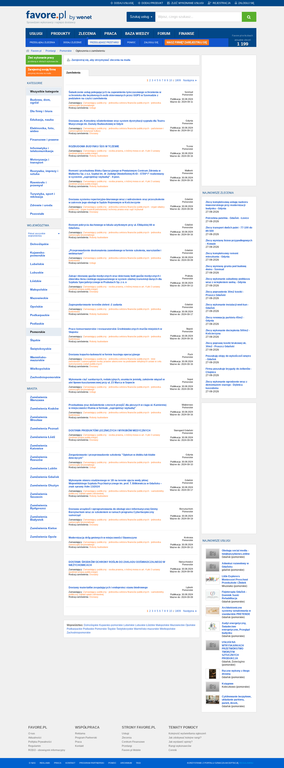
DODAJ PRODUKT (152, 3)
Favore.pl (60, 15)
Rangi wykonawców (180, 746)
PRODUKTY (60, 33)
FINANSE (186, 33)
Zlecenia (127, 737)
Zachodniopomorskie (79, 632)
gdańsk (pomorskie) (235, 566)
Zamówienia (73, 72)
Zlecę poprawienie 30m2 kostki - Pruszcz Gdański (225, 295)
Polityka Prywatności (40, 741)
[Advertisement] (229, 120)
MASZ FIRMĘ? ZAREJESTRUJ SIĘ (187, 42)
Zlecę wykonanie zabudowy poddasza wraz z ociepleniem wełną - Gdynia (228, 282)
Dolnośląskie (91, 625)
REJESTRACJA (222, 3)
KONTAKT (70, 763)
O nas (31, 733)
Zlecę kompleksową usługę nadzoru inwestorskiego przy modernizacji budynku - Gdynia (227, 207)
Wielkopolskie (167, 628)
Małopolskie (162, 625)
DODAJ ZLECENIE (72, 42)
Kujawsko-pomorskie (111, 625)
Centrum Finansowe (133, 741)
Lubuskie (140, 625)
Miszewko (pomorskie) (235, 581)
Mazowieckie (177, 625)
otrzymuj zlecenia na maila (42, 70)
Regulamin (34, 746)
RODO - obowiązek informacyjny (46, 750)
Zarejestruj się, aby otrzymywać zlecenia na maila (101, 60)
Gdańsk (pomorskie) (236, 553)
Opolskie (190, 625)
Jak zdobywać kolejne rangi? (185, 737)
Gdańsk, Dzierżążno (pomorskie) (233, 653)
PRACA (110, 33)
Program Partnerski (86, 737)
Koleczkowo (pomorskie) (236, 685)
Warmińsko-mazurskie (146, 628)
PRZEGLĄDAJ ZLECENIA (42, 42)
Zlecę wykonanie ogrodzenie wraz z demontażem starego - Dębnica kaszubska (226, 386)
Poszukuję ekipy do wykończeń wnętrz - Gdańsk (228, 359)
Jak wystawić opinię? (181, 741)
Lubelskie (129, 625)
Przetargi (51, 50)
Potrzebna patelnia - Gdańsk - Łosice (227, 220)
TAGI (138, 763)
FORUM (164, 33)
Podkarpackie (74, 628)
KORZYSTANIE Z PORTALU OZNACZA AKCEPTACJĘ (220, 763)
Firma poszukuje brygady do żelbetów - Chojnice (229, 372)
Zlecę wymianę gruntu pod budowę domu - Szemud (226, 269)
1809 (178, 80)
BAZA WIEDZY (137, 33)
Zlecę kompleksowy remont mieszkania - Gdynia (222, 256)
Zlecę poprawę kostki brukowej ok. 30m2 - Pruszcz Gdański (226, 346)
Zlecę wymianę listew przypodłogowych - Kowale (229, 243)
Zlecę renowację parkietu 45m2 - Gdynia (225, 320)
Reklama (80, 733)
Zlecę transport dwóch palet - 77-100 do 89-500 (229, 231)
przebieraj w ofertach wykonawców (43, 59)
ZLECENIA (87, 33)
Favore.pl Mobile (131, 750)
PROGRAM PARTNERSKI (91, 763)
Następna (188, 80)
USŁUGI (36, 33)
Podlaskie (88, 628)
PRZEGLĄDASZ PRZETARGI (104, 42)
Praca (78, 741)
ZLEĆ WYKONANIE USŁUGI (187, 3)
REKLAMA (45, 763)
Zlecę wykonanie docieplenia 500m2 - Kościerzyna (228, 333)
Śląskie (111, 628)
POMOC (131, 42)
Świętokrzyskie (124, 628)
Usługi (125, 733)
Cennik (173, 750)
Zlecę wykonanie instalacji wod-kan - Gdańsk (227, 308)
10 (170, 80)
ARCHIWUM (126, 763)
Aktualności (34, 737)
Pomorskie (66, 50)
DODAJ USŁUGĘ (124, 3)
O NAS (32, 763)
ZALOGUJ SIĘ (246, 3)
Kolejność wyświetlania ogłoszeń (187, 733)
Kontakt (79, 746)
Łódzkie (150, 625)
